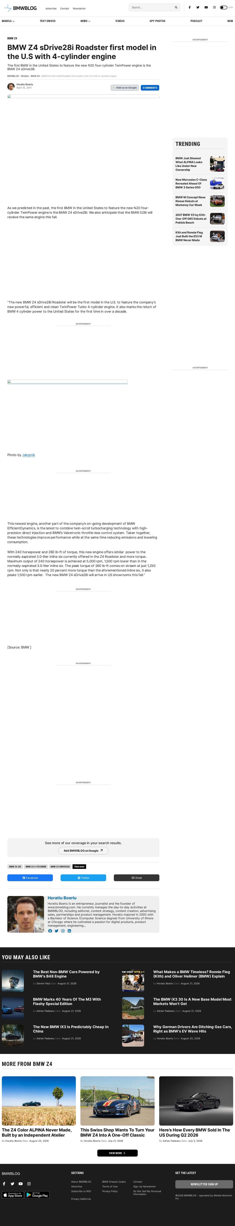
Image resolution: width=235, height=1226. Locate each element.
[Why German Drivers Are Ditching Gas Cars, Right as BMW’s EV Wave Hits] (133, 1026)
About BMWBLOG (81, 1181)
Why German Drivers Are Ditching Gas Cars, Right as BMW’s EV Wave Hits (192, 1029)
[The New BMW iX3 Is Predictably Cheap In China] (13, 1026)
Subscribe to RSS (81, 1191)
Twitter (84, 877)
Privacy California (81, 1198)
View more (116, 1153)
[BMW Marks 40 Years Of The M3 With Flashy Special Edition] (13, 999)
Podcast (197, 21)
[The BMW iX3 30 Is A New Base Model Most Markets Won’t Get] (133, 999)
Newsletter (79, 8)
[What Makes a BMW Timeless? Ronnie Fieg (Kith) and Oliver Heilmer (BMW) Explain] (133, 971)
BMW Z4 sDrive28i (60, 866)
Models (7, 21)
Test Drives (48, 21)
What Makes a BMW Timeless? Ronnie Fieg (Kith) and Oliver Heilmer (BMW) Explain (191, 974)
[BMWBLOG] (31, 1174)
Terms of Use (110, 1186)
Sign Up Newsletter (144, 1186)
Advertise (51, 8)
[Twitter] (198, 7)
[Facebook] (189, 7)
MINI (230, 21)
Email (138, 877)
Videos (119, 21)
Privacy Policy (110, 1191)
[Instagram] (214, 7)
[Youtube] (206, 7)
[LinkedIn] (69, 931)
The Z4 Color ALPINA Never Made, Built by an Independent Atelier (37, 1132)
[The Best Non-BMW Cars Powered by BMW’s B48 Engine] (13, 971)
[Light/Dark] (223, 7)
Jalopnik (28, 455)
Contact (64, 8)
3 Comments (150, 87)
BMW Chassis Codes (114, 1181)
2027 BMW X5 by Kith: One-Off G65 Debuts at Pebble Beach (191, 218)
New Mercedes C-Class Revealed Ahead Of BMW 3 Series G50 (191, 183)
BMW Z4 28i (15, 866)
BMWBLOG (13, 76)
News (84, 21)
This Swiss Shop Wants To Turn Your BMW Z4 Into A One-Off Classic (117, 1132)
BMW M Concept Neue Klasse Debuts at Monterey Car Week (190, 201)
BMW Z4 (12, 38)
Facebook (31, 877)
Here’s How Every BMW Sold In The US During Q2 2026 (194, 1132)
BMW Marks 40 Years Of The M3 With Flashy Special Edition (67, 1001)
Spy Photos (157, 21)
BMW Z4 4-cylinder (36, 866)
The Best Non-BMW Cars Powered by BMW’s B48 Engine (66, 974)
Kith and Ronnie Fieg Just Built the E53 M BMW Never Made (189, 236)
